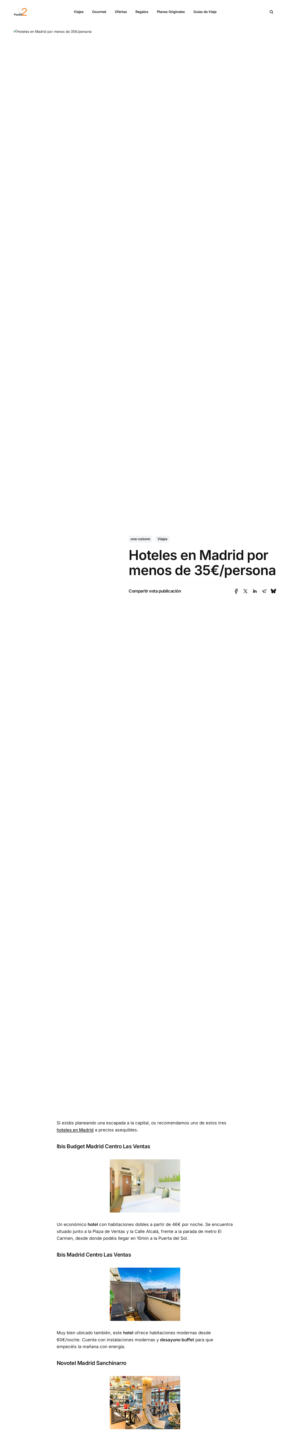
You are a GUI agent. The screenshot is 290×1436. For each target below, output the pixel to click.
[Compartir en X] (245, 591)
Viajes (79, 12)
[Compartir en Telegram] (264, 591)
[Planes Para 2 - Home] (39, 12)
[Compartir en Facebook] (236, 591)
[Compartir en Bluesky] (273, 591)
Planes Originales (171, 12)
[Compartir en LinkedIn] (255, 591)
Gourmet (99, 12)
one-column (140, 539)
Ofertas (121, 12)
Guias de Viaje (205, 12)
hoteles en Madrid (75, 1129)
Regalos (141, 12)
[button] (271, 12)
